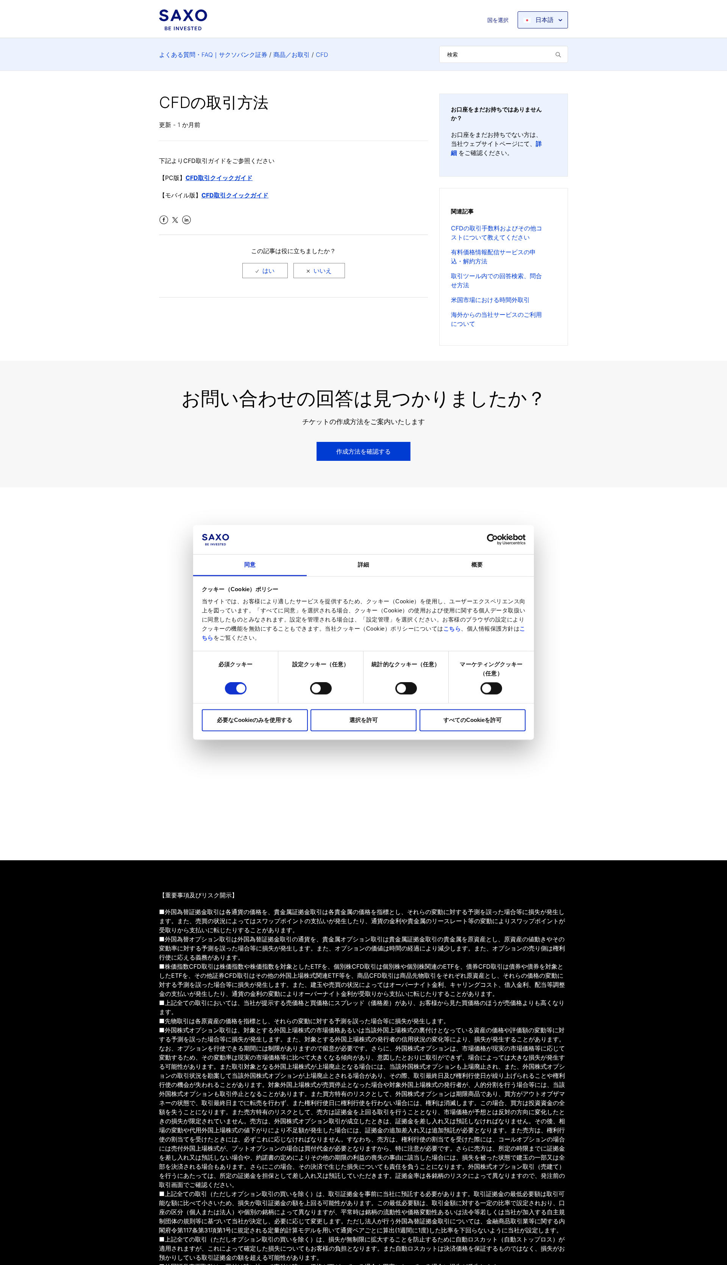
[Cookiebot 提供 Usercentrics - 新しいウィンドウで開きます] (492, 539)
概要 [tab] (477, 564)
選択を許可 (363, 720)
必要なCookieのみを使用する (254, 720)
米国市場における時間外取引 (490, 300)
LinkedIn (186, 220)
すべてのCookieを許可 (472, 720)
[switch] (321, 689)
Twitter (175, 220)
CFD (322, 54)
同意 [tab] (250, 564)
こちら (452, 628)
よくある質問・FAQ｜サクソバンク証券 (213, 54)
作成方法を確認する (363, 451)
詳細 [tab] (363, 564)
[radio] (265, 270)
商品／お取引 (291, 54)
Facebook (163, 220)
